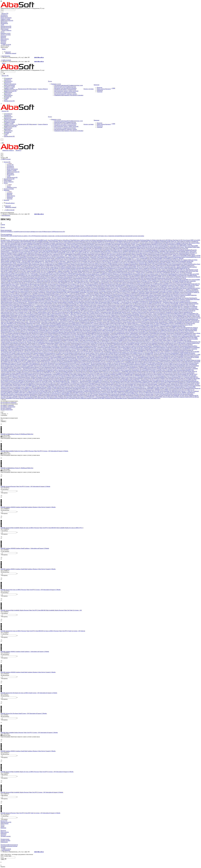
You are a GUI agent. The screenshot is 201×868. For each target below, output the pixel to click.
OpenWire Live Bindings (49, 245)
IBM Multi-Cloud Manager (159, 344)
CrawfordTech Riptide (101, 334)
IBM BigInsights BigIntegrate (117, 278)
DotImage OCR (12, 264)
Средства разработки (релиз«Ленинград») (21, 387)
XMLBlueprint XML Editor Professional (66, 292)
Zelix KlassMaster (169, 274)
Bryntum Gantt (88, 313)
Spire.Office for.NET (99, 341)
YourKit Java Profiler (33, 313)
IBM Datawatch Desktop (98, 391)
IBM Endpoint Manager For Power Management (50, 248)
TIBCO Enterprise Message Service (153, 320)
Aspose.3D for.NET (57, 375)
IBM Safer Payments (132, 374)
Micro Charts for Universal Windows (177, 262)
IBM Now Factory (69, 384)
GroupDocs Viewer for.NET (135, 326)
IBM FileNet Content (118, 337)
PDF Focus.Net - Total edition (58, 320)
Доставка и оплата (6, 836)
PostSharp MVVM (21, 350)
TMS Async (184, 357)
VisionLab (162, 357)
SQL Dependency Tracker (100, 320)
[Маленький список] (1, 412)
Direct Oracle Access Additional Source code (121, 309)
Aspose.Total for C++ (154, 282)
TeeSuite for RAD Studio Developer (69, 327)
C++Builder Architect (106, 348)
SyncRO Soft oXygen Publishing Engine (109, 374)
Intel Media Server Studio (49, 330)
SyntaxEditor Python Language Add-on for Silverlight (69, 341)
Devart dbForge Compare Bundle (122, 322)
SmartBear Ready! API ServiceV (137, 392)
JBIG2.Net (133, 344)
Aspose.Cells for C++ (182, 391)
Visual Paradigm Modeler (137, 382)
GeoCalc (161, 358)
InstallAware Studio (182, 264)
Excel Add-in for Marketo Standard (107, 262)
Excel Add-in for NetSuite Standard (92, 240)
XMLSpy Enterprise (93, 351)
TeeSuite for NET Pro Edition (175, 254)
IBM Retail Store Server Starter (23, 243)
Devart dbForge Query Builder (69, 329)
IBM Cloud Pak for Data (71, 286)
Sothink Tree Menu (141, 284)
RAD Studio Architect (79, 384)
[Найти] (2, 12)
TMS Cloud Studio (17, 274)
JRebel (169, 371)
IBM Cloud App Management (42, 293)
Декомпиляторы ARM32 (144, 388)
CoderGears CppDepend (111, 281)
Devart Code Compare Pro (45, 279)
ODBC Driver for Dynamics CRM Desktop (125, 334)
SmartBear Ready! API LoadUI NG (83, 312)
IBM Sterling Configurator (58, 316)
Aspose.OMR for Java (191, 240)
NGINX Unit (187, 363)
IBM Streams (115, 300)
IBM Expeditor (105, 288)
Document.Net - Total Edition (44, 261)
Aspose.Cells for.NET (53, 368)
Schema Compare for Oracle (38, 381)
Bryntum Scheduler (37, 255)
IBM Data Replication (42, 371)
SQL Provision (8, 333)
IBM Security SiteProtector (152, 289)
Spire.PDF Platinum (12, 269)
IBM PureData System (160, 284)
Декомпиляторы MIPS (151, 278)
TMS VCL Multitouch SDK (14, 377)
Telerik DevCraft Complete (157, 296)
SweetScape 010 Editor (155, 248)
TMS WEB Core (153, 363)
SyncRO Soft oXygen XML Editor (116, 380)
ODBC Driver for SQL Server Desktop (24, 397)
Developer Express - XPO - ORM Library (64, 255)
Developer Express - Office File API (15, 320)
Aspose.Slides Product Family (146, 398)
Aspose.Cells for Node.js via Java (116, 292)
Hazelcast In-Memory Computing (144, 364)
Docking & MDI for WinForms (182, 330)
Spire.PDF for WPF (132, 375)
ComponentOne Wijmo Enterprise (52, 389)
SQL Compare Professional (156, 339)
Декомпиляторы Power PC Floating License (72, 364)
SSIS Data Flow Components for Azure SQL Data (132, 368)
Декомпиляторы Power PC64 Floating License (82, 343)
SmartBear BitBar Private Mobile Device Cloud (106, 293)
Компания (9, 193)
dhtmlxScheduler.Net (111, 397)
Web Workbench (148, 279)
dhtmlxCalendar (151, 244)
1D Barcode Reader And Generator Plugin (182, 298)
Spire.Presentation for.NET (47, 378)
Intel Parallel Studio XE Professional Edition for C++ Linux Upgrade (127, 258)
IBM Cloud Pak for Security (63, 343)
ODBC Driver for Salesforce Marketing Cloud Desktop (111, 308)
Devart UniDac (69, 360)
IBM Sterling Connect (71, 373)
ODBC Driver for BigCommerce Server (79, 289)
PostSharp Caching (113, 269)
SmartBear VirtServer (112, 319)
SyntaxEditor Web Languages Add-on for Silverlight (69, 387)
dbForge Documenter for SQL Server (155, 268)
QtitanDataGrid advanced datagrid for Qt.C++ (40, 296)
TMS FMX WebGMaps (111, 313)
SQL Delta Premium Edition (122, 347)
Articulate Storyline (72, 370)
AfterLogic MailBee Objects (48, 387)
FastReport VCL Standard (140, 298)
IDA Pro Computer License (63, 336)
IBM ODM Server (138, 247)
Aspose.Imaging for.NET (48, 394)
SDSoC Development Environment (107, 356)
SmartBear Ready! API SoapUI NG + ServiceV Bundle (128, 357)
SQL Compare (171, 336)
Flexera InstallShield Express (175, 350)
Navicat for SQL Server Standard (82, 380)
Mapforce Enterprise (112, 351)
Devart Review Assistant (130, 302)
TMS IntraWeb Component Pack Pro (95, 368)
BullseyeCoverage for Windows (107, 247)
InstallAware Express (103, 248)
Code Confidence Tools (42, 354)
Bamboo (40, 306)
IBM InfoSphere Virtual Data (47, 241)
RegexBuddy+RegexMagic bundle (43, 322)
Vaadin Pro (7, 305)
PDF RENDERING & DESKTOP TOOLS (57, 326)
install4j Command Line (59, 271)
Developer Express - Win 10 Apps (75, 350)
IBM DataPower (179, 313)
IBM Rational (76, 324)
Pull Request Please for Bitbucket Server (37, 289)
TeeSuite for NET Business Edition (47, 250)
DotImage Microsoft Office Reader (109, 354)
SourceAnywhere (114, 241)
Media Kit (145, 326)
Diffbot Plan (127, 288)
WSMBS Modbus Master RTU (106, 267)
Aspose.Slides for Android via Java (166, 305)
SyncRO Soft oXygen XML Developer (59, 377)
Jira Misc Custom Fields (11, 278)
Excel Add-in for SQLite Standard (137, 269)
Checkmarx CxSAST (70, 348)
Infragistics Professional (36, 299)
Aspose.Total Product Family (184, 310)
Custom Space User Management (48, 398)
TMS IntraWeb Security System (127, 312)
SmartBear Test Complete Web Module (16, 284)
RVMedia (182, 365)
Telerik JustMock (122, 254)
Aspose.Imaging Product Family (105, 265)
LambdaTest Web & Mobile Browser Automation (158, 260)
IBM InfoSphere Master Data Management (47, 288)
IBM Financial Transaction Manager (140, 262)
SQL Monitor (14, 354)
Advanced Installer (138, 332)
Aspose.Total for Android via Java (120, 305)
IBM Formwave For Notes (126, 257)
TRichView (154, 305)
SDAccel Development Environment (27, 288)
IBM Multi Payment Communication (46, 340)
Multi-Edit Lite (184, 382)
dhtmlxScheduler (27, 303)
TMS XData (153, 309)
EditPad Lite (73, 340)
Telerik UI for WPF (48, 278)
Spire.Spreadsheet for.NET (100, 241)
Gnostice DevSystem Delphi (147, 306)
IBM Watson (11, 347)
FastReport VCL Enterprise (186, 387)
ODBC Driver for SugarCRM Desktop (123, 250)
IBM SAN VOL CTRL (27, 274)
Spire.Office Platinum (80, 368)
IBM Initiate (180, 268)
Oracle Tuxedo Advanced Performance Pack (137, 300)
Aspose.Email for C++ (63, 289)
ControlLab (76, 272)
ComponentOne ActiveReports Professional (86, 265)
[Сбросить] (2, 419)
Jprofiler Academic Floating (17, 257)
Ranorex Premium (166, 347)
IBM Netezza (22, 373)
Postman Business (51, 332)
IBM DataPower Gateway (83, 286)
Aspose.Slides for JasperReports (47, 384)
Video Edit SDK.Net (179, 367)
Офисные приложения (126, 235)
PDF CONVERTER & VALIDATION (146, 302)
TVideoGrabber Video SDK (66, 272)
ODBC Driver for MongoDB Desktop (82, 333)
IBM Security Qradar (30, 293)
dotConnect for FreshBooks (145, 337)
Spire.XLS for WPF (26, 330)
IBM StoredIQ (127, 291)
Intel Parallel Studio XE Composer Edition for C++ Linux (129, 323)
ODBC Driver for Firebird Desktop (184, 303)
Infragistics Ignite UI (192, 333)
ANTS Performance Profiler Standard (124, 247)
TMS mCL (97, 343)
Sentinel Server (146, 329)
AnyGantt (21, 365)
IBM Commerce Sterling (170, 288)
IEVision (30, 282)
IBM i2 (17, 392)
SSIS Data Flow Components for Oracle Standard (144, 343)
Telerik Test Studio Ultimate (60, 395)
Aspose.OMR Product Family (78, 299)
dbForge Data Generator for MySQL (161, 387)
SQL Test (165, 336)
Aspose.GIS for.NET (9, 337)
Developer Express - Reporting (182, 247)
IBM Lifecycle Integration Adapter (137, 260)
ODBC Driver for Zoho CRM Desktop (43, 397)
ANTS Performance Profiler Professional (181, 257)
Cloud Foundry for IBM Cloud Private (89, 356)
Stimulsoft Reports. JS (72, 357)
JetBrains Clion (44, 292)
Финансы (89, 235)
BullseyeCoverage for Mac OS (161, 250)
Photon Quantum (134, 395)
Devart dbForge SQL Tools (23, 343)
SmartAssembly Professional (169, 348)
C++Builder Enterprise (93, 279)
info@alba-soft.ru (39, 57)
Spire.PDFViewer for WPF (32, 350)
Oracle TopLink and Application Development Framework (42, 336)
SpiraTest (83, 248)
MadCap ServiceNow (139, 333)
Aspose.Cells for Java (45, 305)
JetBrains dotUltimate (32, 267)
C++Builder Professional (106, 337)
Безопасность (4, 231)
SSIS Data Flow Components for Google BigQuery (46, 351)
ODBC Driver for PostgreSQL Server (65, 330)
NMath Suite (66, 371)
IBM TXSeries (150, 370)
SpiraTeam (141, 358)
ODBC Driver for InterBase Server (83, 346)
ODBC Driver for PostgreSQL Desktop (51, 285)
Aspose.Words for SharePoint (144, 299)
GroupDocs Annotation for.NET (94, 398)
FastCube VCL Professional (166, 392)
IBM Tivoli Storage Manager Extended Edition (72, 264)
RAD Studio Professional (75, 243)
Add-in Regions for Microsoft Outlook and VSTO (111, 364)
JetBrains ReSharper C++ (131, 308)
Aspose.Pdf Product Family (11, 272)
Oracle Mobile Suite (119, 272)
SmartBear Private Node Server (137, 389)
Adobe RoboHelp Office (170, 268)
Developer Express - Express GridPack (161, 299)
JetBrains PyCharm (154, 272)
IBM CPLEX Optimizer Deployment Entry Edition (112, 378)
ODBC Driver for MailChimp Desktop (139, 385)
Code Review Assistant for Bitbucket (45, 308)
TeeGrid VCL (65, 322)
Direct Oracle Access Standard (10, 306)
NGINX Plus (184, 333)
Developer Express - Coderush (97, 281)
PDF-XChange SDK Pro (22, 374)
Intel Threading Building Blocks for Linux (101, 371)
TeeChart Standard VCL (103, 264)
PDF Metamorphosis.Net (75, 322)
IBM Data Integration (132, 295)
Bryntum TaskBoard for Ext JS (64, 251)
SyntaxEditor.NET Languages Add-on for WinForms (142, 243)
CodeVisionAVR (163, 394)
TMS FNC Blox (28, 395)
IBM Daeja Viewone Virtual (165, 363)
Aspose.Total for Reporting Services (56, 348)
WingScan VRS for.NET (74, 248)
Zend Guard (38, 292)
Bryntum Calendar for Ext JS (138, 265)
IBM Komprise (81, 344)
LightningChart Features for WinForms (131, 341)
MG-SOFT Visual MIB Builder (137, 245)
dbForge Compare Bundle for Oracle (107, 389)
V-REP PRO (78, 375)
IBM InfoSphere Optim (156, 261)
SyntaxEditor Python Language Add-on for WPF (179, 309)
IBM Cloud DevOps (11, 368)
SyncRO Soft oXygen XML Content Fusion (23, 271)
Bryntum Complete (116, 332)
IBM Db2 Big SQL (71, 306)
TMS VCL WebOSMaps (21, 267)
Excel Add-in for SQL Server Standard (141, 296)
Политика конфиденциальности (9, 844)
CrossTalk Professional (167, 244)
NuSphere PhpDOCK (127, 373)
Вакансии (3, 830)
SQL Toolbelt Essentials (162, 361)
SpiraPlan (176, 381)
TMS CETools (187, 313)
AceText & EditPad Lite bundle (125, 293)
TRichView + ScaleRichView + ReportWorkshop (76, 381)
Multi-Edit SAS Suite (53, 354)
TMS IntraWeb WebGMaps (71, 388)
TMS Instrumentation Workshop (136, 286)
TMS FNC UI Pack (51, 373)
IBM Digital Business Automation (105, 272)
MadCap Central (36, 395)
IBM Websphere (82, 254)
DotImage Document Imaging (82, 348)
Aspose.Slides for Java (88, 284)
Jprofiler (124, 365)
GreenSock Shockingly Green (45, 357)
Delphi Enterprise (68, 324)
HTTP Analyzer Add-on (60, 240)
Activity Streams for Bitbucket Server (79, 336)
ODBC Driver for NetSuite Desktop (56, 298)
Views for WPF (95, 374)
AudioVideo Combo (57, 322)
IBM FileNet (70, 394)
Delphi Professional (35, 329)
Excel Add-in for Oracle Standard (97, 370)
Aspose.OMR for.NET (114, 248)
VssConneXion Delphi (123, 310)
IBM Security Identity (133, 358)
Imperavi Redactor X (77, 267)
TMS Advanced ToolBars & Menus (169, 364)
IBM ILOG (171, 258)
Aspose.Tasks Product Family (135, 313)
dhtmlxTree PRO (155, 252)
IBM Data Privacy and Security (37, 385)
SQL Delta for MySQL (44, 267)
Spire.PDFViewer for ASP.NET (137, 360)
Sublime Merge (109, 250)
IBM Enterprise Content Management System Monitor (17, 299)
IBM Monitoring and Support (40, 298)
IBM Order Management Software (117, 244)
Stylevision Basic (73, 344)
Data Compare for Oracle (141, 354)
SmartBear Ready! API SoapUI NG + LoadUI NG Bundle (64, 293)
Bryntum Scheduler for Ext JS (59, 296)
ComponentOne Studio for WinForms (47, 313)
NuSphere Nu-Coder (97, 346)
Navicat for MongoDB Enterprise (113, 391)
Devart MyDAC (169, 332)
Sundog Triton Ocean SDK (90, 264)
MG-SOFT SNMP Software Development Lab (32, 254)
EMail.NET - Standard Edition (91, 364)
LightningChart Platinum (10, 374)
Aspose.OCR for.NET (115, 341)
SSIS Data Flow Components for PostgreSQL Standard (96, 258)
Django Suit (37, 312)
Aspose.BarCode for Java (164, 380)
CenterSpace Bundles (181, 348)
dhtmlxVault (188, 267)
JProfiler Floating (60, 340)
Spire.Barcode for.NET (162, 240)
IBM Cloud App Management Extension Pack (137, 303)
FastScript (136, 398)
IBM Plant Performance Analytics (162, 333)
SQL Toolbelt (105, 269)
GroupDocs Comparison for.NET (39, 368)
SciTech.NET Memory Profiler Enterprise (159, 385)
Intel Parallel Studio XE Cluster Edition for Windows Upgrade (179, 241)
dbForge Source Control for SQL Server (104, 329)
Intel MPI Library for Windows (111, 324)
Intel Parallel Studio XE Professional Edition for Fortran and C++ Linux (106, 302)
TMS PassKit (25, 334)
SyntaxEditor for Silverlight (156, 329)
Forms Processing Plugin (23, 384)
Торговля (3, 235)
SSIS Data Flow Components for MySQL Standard (57, 254)
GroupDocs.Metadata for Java (92, 344)
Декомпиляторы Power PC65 (79, 351)
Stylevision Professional (23, 278)
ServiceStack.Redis (76, 291)
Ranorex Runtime (68, 279)
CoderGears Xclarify (93, 262)
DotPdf (120, 339)
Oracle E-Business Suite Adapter (62, 276)
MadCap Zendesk (149, 333)
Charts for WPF (16, 381)
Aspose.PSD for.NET (75, 363)
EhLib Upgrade (124, 286)
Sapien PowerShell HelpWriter (18, 309)
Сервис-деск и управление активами (110, 235)
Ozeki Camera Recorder (127, 332)
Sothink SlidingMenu (70, 392)
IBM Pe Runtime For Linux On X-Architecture (114, 289)
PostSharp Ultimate (89, 257)
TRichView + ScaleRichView (86, 293)
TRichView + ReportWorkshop (23, 368)
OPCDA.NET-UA (160, 332)
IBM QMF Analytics (27, 360)
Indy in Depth (104, 380)
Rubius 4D (79, 298)
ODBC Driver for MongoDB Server (140, 363)
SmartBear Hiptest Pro (161, 309)
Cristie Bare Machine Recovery (33, 333)
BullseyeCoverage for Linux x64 (171, 285)
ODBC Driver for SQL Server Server (151, 308)
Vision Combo (191, 368)
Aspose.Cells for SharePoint (155, 271)
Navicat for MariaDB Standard (88, 332)
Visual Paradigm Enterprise (155, 330)
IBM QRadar (24, 289)
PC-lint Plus (38, 247)
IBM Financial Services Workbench (153, 368)
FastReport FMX (22, 306)
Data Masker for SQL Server (22, 385)
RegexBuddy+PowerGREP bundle (130, 271)
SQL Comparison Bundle (114, 333)
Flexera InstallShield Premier (12, 346)
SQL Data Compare (52, 289)
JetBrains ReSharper (133, 274)
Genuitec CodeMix (157, 384)
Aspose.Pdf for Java (192, 357)
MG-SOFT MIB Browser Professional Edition (117, 350)
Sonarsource (186, 380)
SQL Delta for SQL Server (15, 334)
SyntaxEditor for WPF (158, 324)
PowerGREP (176, 244)
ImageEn (164, 245)
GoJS (189, 397)
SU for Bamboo (99, 326)
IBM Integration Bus (61, 332)
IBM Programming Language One (32, 257)
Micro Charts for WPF (121, 375)
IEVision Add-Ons (12, 384)
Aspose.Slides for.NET (21, 264)
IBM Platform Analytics (23, 348)
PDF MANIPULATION (48, 252)
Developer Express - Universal (82, 285)
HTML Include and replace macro (141, 309)
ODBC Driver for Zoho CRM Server (39, 365)
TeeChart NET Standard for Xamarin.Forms (177, 295)
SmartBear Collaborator (58, 279)
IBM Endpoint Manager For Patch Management (39, 367)
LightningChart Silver (146, 371)
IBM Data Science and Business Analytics (173, 292)
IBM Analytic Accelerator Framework (91, 337)
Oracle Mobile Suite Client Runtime (48, 324)
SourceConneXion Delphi (26, 394)
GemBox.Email (8, 274)
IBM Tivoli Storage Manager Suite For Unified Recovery (33, 265)
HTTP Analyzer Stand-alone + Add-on (61, 261)
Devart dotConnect (79, 250)
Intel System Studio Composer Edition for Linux (79, 374)
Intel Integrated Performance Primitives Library (51, 300)
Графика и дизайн (12, 231)
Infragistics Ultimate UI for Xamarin (38, 348)
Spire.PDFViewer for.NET (76, 377)
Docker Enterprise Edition (73, 334)
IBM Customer (80, 292)
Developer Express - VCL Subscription (92, 296)
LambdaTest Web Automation (136, 279)
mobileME (135, 337)
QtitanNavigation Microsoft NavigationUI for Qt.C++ (163, 319)
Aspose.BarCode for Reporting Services (67, 385)
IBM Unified (45, 299)
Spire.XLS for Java (63, 258)
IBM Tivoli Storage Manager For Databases (177, 284)
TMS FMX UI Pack (24, 392)
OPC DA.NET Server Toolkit (184, 395)
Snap (41, 312)
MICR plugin (115, 330)
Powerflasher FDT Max (186, 374)
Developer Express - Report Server (65, 244)
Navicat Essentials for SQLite (52, 353)
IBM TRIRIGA (146, 293)
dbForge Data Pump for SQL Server (177, 240)
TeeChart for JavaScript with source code (43, 260)
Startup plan (144, 316)
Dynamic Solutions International (94, 299)
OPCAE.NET (137, 348)
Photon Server (17, 327)
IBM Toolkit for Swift (125, 248)
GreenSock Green (133, 388)
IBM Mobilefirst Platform (88, 268)
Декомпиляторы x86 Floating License (166, 278)
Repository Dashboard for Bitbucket (168, 293)
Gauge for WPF (176, 316)
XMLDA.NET (10, 327)
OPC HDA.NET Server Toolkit (110, 299)
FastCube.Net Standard (105, 343)
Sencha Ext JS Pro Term (138, 327)
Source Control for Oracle (135, 305)
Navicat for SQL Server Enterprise (104, 245)
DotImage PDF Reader (71, 298)
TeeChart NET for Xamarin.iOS (78, 276)
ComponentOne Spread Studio (176, 251)
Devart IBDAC (11, 360)
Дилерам (3, 847)
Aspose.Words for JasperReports (141, 282)
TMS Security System (32, 306)
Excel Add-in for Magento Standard (179, 312)
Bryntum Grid (162, 389)
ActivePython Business (144, 395)
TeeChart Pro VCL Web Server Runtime (165, 303)
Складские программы (138, 235)
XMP (59, 327)
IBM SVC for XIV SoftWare (91, 350)
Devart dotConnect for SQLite (30, 380)
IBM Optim (152, 303)
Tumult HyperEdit (148, 286)
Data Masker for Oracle (48, 255)
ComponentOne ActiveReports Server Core (88, 385)
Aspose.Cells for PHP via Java (12, 308)
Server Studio (83, 324)
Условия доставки (5, 840)
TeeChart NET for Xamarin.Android (56, 392)
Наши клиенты (5, 832)
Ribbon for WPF (137, 257)
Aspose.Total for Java (174, 374)
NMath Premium (70, 305)
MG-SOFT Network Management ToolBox (63, 312)
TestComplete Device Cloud (85, 388)
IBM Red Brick (60, 324)
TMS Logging (12, 254)
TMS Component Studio (182, 397)
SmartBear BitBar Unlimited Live (179, 265)
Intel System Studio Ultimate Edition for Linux (164, 340)
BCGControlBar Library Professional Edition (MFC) (28, 252)
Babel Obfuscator (74, 254)
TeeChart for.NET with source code (91, 377)
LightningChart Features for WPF (80, 397)
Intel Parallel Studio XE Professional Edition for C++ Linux (25, 305)
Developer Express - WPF (7, 240)
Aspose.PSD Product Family (39, 310)
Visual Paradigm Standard (29, 326)
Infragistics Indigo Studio (73, 395)
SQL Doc (74, 241)
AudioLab (5, 392)
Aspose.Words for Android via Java (165, 341)
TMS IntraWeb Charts (92, 244)
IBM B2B (139, 375)
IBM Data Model (183, 322)
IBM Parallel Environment (152, 392)
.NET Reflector (36, 370)
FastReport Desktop (70, 365)
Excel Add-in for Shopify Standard (74, 320)
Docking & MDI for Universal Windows (153, 310)
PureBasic (42, 343)
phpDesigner (177, 351)
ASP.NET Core (102, 350)
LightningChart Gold (167, 261)
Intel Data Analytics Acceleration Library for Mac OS (20, 312)
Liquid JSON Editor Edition (78, 295)
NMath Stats (119, 276)
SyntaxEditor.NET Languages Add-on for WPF (98, 276)
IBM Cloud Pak (164, 258)
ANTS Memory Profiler (12, 388)
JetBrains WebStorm (83, 278)
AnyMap (18, 254)
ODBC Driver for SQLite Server (180, 368)
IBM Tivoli (67, 340)
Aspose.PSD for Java (95, 348)
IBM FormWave (113, 327)
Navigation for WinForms (184, 381)
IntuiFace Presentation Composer (49, 374)
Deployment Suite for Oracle (44, 364)
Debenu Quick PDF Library (164, 346)
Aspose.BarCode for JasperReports (181, 388)
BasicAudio (36, 295)
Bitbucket (39, 281)
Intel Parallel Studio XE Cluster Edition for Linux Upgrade (158, 327)
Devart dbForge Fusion (94, 278)
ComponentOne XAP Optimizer (142, 319)
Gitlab (106, 375)
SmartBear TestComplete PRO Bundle (42, 274)
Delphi (12, 247)
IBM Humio (40, 388)
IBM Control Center (81, 247)
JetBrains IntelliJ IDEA (66, 267)
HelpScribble (185, 370)
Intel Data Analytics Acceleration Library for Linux (146, 394)
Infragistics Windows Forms (26, 346)
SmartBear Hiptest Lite (155, 267)
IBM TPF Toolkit (151, 298)
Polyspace (77, 356)
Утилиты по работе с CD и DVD (25, 235)
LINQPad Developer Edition (11, 288)
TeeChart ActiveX (146, 305)
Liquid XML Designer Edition (131, 381)
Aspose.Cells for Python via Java (22, 315)
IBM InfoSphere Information (75, 268)
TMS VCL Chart (182, 377)
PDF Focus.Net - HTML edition (90, 357)
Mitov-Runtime (111, 334)
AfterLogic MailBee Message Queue (140, 248)
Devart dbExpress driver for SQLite (85, 241)
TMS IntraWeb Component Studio (186, 343)
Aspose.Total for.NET (55, 267)
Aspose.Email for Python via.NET (168, 282)
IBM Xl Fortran (22, 388)
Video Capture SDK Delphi (12, 265)
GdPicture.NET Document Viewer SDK (35, 251)
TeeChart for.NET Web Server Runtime (110, 286)
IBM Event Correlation (31, 388)
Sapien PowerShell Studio (47, 395)
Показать (3, 421)
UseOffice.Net (11, 385)
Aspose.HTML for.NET (48, 268)
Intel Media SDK (164, 262)
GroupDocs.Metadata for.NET (61, 378)
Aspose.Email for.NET (92, 303)
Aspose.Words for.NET (62, 398)
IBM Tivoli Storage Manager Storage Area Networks (33, 382)
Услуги (9, 186)
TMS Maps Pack (75, 358)
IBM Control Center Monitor (180, 327)
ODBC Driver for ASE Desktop (144, 344)
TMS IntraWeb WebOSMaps (9, 343)
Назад (10, 163)
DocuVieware (171, 394)
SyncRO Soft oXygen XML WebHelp (55, 282)
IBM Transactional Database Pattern (38, 392)
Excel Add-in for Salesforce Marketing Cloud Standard (50, 319)
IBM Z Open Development (151, 317)
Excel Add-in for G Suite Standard (89, 251)
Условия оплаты (5, 839)
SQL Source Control (94, 336)
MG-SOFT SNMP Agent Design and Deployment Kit (149, 334)
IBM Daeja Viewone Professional (169, 377)
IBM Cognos (70, 380)
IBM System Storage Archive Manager (42, 316)
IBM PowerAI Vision (87, 309)
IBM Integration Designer (88, 378)
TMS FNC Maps (107, 346)
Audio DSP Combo (187, 364)
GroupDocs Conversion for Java (116, 275)
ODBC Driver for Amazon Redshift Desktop (86, 389)
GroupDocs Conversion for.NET (156, 288)
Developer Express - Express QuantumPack (136, 244)
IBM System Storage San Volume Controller (123, 298)
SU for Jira (92, 380)
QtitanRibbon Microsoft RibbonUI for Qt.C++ (161, 255)
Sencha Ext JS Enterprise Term (104, 332)
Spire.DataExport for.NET (98, 313)
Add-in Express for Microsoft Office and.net (185, 274)
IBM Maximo (48, 375)
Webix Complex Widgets (168, 384)
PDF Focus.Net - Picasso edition (73, 316)
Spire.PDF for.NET (10, 267)
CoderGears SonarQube (190, 365)
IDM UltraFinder (129, 251)
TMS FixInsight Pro (52, 295)
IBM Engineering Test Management (165, 381)
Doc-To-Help (71, 382)
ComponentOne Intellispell (19, 333)
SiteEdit (140, 308)
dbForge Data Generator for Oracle (115, 336)
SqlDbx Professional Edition (94, 288)
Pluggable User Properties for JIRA (27, 354)
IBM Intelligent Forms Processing (168, 264)
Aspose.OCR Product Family (22, 347)
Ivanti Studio (122, 320)
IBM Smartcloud (34, 315)
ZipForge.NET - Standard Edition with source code (105, 388)
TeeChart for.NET (120, 252)
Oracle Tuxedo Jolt (37, 268)
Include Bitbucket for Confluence (14, 245)
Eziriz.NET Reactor (141, 370)
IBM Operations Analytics (25, 258)
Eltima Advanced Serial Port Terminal (53, 284)
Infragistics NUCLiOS (31, 262)
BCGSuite (16, 340)
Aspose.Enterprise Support (39, 282)
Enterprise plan (120, 356)
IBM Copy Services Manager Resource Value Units (153, 351)
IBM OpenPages (129, 380)
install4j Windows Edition (133, 254)
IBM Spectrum (130, 348)
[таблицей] (3, 411)
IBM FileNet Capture (149, 382)
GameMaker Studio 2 (13, 310)
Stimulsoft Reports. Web (167, 360)
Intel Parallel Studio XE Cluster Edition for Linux (88, 354)
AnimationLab (41, 353)
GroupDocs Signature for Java (58, 305)
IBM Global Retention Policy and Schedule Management (40, 363)
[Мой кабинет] (1, 141)
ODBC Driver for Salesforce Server (159, 353)
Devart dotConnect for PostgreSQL (142, 251)
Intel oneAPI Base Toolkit (25, 310)
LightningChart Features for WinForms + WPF (61, 315)
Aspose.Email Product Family (167, 308)
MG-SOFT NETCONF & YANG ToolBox (173, 286)
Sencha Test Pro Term (122, 317)
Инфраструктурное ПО (37, 231)
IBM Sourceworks (177, 255)
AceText (20, 272)
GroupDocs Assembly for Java (108, 363)
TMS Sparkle (86, 317)
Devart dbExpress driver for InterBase (180, 347)
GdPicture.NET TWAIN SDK (78, 303)
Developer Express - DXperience (90, 298)
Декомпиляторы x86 (178, 392)
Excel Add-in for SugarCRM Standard (100, 367)
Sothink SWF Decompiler (33, 241)
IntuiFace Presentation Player (69, 275)
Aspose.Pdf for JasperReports (38, 286)
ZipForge (139, 340)
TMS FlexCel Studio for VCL (149, 375)
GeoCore (125, 315)
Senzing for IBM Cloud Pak (33, 378)
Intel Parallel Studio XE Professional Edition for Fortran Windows (42, 309)
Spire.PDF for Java (105, 240)
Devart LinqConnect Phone (94, 300)
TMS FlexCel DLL (41, 244)
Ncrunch (97, 378)
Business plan (15, 319)
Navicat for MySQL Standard (53, 257)
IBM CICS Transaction (191, 279)
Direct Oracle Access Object (75, 337)
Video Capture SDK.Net (10, 350)
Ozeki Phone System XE (141, 391)
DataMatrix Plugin (188, 252)
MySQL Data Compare (27, 332)
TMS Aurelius (91, 382)
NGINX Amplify (11, 353)
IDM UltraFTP (97, 257)
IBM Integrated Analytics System (118, 264)
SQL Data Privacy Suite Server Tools (24, 351)
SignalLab (45, 258)
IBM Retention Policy (116, 395)
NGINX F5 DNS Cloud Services (12, 289)
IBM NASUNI (12, 392)
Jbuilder (63, 257)
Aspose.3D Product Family (23, 329)
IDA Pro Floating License (55, 281)
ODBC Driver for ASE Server (155, 391)
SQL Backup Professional (126, 282)
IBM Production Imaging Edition (59, 337)
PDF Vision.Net (167, 378)
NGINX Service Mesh (111, 370)
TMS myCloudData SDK (80, 305)
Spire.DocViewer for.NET (75, 378)
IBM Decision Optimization (127, 398)
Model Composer (60, 347)
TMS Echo (134, 284)
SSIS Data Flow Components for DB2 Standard (87, 319)
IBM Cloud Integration (176, 370)
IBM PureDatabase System (120, 295)
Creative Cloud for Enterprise (132, 378)
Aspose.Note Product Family (35, 291)
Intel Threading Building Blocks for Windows (119, 382)
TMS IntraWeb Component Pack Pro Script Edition (130, 285)
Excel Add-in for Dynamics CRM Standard (57, 382)
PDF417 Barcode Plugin (15, 332)
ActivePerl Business (170, 313)
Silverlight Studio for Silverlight (148, 341)
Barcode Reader (149, 360)
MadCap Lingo (12, 357)
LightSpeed (28, 286)
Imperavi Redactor (174, 387)
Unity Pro (19, 269)
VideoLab (55, 260)
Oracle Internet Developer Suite (110, 285)
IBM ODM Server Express (63, 391)
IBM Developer (96, 333)
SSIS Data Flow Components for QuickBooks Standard (108, 373)
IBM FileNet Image (128, 337)
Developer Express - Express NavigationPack (153, 313)
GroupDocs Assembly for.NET (90, 267)
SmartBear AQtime (167, 368)
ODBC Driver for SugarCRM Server (145, 315)
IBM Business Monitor (136, 329)
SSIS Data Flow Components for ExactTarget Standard (135, 339)
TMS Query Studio (121, 303)
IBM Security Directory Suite (187, 316)
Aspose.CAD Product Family (165, 354)
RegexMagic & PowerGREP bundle (122, 265)
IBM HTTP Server (136, 276)
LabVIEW (43, 257)
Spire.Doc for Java (20, 251)
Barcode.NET (69, 247)
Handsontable (6, 395)
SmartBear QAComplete (79, 360)
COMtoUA (107, 341)
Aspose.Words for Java (34, 334)
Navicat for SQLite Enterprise (43, 358)
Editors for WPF (113, 303)
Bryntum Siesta (171, 306)
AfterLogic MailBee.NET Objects (141, 255)
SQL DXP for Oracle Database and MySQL (14, 286)
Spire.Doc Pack (10, 282)
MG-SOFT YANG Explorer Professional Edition (128, 397)
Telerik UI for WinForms (79, 315)
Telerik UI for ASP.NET (91, 271)
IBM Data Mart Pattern (80, 330)
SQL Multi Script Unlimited (123, 389)
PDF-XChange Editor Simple (149, 257)
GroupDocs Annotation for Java (60, 370)
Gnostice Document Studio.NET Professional (27, 357)
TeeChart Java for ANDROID (123, 363)
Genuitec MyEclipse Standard (68, 389)
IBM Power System (34, 384)
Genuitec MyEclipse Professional (159, 371)
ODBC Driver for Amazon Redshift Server (174, 334)
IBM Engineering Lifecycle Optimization (151, 377)
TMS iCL (90, 381)
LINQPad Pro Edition (93, 339)
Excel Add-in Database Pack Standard (159, 374)
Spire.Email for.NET (76, 261)
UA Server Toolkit (129, 292)
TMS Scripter (182, 279)
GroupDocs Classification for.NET (81, 394)
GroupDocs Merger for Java (58, 367)
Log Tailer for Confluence (160, 306)
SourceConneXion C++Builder (119, 348)
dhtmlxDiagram (27, 276)
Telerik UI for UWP (103, 275)
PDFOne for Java (150, 284)
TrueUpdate (171, 326)
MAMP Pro (74, 274)
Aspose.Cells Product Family (136, 310)
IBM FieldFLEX (145, 276)
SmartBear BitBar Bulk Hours (151, 358)
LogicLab (30, 298)
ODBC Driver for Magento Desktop (56, 360)
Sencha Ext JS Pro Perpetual (90, 308)
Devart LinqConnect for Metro (54, 275)
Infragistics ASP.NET (34, 300)
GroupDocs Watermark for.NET (15, 303)
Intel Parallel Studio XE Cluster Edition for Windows (156, 323)
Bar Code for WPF (129, 394)
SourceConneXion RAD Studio (93, 360)
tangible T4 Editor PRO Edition (79, 310)
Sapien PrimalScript (176, 333)
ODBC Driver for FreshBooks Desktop (154, 241)
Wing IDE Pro (141, 278)
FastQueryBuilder (137, 293)
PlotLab (152, 250)
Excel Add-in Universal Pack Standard (126, 370)
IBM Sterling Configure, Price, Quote (110, 257)
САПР (52, 231)
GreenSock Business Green (185, 385)
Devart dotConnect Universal (124, 343)
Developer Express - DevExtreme (49, 247)
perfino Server (174, 378)
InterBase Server (71, 368)
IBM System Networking (17, 292)
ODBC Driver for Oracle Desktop (120, 360)
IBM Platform (110, 357)
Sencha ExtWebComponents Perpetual (87, 361)
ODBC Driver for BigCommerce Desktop (168, 276)
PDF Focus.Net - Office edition (73, 282)
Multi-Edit (30, 268)
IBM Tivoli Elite (123, 374)
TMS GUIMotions (9, 317)
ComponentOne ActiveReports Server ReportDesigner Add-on (18, 389)
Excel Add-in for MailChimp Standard (144, 312)
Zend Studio (190, 377)
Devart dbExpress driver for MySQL (35, 284)
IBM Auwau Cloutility (69, 319)
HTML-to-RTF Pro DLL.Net (21, 361)
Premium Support (28, 370)
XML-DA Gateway (31, 308)
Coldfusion (16, 322)
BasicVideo (144, 348)
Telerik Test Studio (117, 365)
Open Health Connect (53, 258)
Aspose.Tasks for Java (41, 264)
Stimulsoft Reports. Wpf (27, 377)
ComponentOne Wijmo (103, 271)
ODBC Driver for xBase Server (163, 298)
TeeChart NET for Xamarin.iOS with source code (116, 261)
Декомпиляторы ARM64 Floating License (43, 346)
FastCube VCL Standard (178, 271)
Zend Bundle (181, 320)
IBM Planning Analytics (96, 285)
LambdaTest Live (8, 380)
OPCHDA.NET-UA (168, 358)
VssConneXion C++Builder (119, 371)
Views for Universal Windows (107, 315)
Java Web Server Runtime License (53, 329)
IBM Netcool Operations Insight (48, 334)
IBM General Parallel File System (181, 275)
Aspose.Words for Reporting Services (65, 250)
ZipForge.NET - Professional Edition (50, 339)
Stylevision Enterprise (106, 300)
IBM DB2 (5, 316)
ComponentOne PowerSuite (75, 258)
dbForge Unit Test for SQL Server (85, 329)
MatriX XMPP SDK (181, 353)
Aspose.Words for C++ (192, 354)
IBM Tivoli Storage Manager (91, 260)
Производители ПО (59, 231)
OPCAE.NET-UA (29, 285)
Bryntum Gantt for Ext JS (30, 320)
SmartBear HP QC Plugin (122, 361)
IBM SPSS (42, 329)
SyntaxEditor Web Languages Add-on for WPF (92, 261)
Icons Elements (65, 243)
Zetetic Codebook (80, 306)
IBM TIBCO (37, 285)
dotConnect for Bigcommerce (182, 336)
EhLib (18, 382)
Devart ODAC (122, 255)
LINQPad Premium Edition (88, 243)
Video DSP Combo (127, 276)
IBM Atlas (191, 380)
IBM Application (112, 375)
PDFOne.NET (122, 300)
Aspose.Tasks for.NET (46, 269)
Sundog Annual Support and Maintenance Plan (151, 378)
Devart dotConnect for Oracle (123, 262)
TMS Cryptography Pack (75, 309)
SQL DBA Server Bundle (181, 308)
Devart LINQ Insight (100, 250)
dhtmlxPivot (114, 343)
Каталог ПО (10, 164)
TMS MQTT (84, 291)
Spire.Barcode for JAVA (9, 293)
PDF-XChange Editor (145, 254)
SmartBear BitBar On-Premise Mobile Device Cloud (90, 274)
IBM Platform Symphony (11, 356)
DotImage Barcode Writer (172, 279)
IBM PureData (43, 243)
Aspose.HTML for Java (60, 308)
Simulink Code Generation (177, 252)
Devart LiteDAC (62, 306)
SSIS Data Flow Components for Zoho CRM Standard (105, 312)
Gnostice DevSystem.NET (152, 269)
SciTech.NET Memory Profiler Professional (58, 344)
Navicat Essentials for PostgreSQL (159, 254)
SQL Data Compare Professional (19, 367)
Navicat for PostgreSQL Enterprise (38, 347)
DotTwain (178, 340)
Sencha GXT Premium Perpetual (66, 288)
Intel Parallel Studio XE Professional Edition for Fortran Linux (112, 358)
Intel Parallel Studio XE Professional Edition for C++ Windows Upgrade (177, 289)
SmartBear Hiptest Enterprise (36, 278)
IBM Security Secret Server (47, 240)
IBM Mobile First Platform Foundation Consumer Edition (61, 265)
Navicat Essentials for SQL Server (41, 377)
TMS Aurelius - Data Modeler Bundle (54, 381)
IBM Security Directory (70, 245)
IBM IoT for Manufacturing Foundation (18, 281)
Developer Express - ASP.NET (26, 322)
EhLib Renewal (176, 300)
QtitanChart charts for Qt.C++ (43, 337)
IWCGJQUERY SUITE (160, 315)
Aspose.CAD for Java (63, 309)
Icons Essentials (172, 353)
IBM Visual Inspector (133, 361)
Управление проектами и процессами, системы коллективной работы (53, 235)
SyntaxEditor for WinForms (170, 391)
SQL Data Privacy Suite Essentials (89, 282)
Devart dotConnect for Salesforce (56, 365)
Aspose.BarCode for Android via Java (27, 356)
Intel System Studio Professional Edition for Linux (88, 340)
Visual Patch (84, 288)
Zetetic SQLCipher (36, 240)
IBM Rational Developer (187, 356)
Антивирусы (28, 231)
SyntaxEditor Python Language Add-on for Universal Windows (21, 371)
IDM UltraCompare (41, 326)
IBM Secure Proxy (9, 361)
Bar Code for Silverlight (65, 353)
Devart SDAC (129, 255)
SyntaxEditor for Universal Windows (13, 341)
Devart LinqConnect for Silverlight (141, 250)
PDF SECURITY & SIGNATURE (132, 316)
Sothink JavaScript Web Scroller (189, 351)
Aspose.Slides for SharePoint (122, 243)
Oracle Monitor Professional (167, 247)
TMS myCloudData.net (130, 364)
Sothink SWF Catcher (123, 269)
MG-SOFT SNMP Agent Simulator (120, 392)
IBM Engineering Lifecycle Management (86, 392)
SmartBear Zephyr (165, 248)
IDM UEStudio (133, 288)
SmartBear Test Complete (37, 330)
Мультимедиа (21, 231)
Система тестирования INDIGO (95, 324)
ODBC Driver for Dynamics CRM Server (24, 247)
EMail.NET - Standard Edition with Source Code (146, 380)
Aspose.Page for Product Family (177, 329)
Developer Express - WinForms (38, 323)
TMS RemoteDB (131, 315)
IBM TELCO (18, 360)
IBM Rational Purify (161, 243)
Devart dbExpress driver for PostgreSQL (110, 387)
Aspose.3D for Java (182, 389)
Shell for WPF (102, 336)
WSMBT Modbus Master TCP (190, 255)
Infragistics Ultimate (120, 296)
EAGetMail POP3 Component (73, 332)
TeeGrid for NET (38, 391)
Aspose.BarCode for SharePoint (50, 306)
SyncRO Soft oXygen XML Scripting (151, 373)
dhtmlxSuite (8, 279)
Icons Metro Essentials (178, 261)
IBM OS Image (67, 291)
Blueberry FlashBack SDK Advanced (142, 367)
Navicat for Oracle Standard (95, 289)
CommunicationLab (10, 250)
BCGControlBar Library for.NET (162, 370)
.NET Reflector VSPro (79, 313)
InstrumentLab (7, 313)
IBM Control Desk (130, 391)
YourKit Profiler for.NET (144, 374)
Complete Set (128, 296)
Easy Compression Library (173, 245)
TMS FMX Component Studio (112, 368)
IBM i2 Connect (63, 357)
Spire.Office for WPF (11, 329)
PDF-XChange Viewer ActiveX (165, 388)
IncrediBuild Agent (65, 302)
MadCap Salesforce (174, 291)
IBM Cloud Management (149, 332)
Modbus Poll (44, 276)
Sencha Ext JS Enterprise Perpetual (120, 268)
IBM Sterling (97, 330)
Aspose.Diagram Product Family (176, 361)
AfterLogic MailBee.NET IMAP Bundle (19, 300)
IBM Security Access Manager (55, 371)
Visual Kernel (50, 276)
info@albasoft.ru (6, 56)
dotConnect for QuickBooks (17, 395)
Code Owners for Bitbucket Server (111, 326)
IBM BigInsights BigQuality (96, 365)
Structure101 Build (25, 327)
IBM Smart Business (107, 284)
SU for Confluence (133, 350)
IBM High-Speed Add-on (188, 337)
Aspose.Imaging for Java (9, 378)
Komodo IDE (155, 367)
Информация (4, 842)
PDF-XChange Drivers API (131, 356)
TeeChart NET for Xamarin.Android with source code (35, 272)
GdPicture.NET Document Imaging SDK (15, 295)
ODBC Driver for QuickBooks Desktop (134, 275)
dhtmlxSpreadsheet (130, 264)
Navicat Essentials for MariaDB (73, 347)
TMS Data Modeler (108, 365)
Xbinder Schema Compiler (143, 272)
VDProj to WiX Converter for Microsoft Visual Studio (163, 395)
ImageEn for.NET (137, 373)
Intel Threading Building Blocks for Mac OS (79, 281)
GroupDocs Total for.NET (116, 367)
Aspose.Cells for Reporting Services (27, 319)
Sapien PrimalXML (51, 323)
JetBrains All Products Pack (61, 268)
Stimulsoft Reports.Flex (176, 248)
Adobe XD (128, 284)
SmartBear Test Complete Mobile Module (75, 271)
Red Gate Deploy (59, 245)
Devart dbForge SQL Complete (121, 260)
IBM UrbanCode (32, 261)
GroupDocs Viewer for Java (120, 384)
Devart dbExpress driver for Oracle (80, 353)
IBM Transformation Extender (22, 337)
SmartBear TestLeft (51, 347)
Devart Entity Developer (57, 303)
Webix (94, 381)
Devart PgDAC (105, 353)
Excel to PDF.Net (57, 278)
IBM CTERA (95, 275)
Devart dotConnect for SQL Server (107, 385)
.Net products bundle (105, 278)
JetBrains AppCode (190, 329)
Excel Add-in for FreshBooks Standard (123, 267)
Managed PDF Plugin (59, 333)
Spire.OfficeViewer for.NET (12, 363)
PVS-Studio (150, 326)
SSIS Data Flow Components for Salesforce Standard (55, 361)
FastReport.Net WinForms (155, 347)
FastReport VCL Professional (154, 348)
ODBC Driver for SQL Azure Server (25, 391)
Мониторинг (47, 231)
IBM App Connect (56, 269)
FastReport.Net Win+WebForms (152, 258)
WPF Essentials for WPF (49, 388)
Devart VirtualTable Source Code (74, 240)
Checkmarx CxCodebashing (94, 310)
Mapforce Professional (41, 275)
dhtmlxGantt (142, 361)
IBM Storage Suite (154, 293)
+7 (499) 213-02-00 (6, 44)
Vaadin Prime (33, 337)
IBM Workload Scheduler (101, 382)
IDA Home (11, 316)
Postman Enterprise (61, 373)
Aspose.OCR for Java (123, 388)
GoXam (189, 264)
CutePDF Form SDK (186, 315)
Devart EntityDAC (70, 356)
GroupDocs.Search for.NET (178, 371)
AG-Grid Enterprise (187, 384)
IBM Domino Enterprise (115, 271)
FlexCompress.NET (11, 298)
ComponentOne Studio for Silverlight (94, 306)
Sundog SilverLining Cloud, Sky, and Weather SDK (168, 281)
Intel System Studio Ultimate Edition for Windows (24, 344)
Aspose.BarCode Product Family (111, 306)
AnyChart (143, 268)
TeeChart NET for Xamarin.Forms (153, 245)
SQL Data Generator (18, 380)
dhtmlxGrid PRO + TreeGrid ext (20, 261)
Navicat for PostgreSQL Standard (162, 312)
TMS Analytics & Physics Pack (56, 299)
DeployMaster (139, 264)
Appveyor (24, 245)
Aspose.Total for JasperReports (39, 360)
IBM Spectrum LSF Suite (172, 243)
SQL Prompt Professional (47, 333)
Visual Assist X (29, 295)
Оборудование (4, 823)
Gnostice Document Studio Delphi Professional (22, 375)
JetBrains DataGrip (87, 275)
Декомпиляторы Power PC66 (165, 375)
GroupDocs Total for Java (95, 353)
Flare (81, 358)
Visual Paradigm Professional (89, 358)
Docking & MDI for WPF (68, 375)
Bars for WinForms (70, 346)
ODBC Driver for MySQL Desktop (88, 272)
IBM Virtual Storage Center (183, 288)
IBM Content (186, 392)
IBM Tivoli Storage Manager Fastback (19, 398)
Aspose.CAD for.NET (106, 360)
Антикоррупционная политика (9, 846)
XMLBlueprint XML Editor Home (147, 350)
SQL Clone (84, 316)
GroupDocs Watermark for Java (170, 320)
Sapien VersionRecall (165, 252)
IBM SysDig (98, 268)
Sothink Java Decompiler (75, 371)
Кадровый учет (96, 235)
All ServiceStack (175, 365)
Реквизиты (3, 833)
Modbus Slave (170, 272)
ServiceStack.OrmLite (68, 300)
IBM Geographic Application (54, 243)
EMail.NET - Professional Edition (97, 397)
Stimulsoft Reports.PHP (18, 339)
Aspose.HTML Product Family (105, 295)
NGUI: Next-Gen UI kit (178, 363)
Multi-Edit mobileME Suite (179, 354)
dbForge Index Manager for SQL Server (153, 285)
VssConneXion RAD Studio (82, 365)
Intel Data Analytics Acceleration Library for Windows (151, 274)
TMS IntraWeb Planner (51, 251)
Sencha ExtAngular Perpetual (106, 260)
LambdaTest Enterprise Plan (40, 332)
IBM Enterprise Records (168, 330)
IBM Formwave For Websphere (142, 353)
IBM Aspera (168, 257)
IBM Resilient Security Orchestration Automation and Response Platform (105, 291)
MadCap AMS (105, 310)
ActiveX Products (58, 291)
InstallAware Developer (78, 260)
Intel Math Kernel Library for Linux (30, 324)
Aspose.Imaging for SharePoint (94, 316)
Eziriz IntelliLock (181, 282)
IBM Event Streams (62, 374)
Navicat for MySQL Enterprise (21, 296)
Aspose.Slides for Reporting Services (127, 299)
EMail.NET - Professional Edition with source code (169, 302)
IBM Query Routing (153, 354)
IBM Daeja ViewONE (34, 398)
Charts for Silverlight (25, 381)
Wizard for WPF (67, 274)
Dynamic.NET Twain (164, 291)
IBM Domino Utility (9, 336)
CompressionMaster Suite (51, 385)
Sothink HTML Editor (77, 317)
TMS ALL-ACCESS (42, 262)
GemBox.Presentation (106, 330)
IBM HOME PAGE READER (117, 353)
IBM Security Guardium (22, 298)
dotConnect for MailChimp (49, 341)
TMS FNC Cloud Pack (177, 380)
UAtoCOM (166, 329)
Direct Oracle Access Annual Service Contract (129, 377)
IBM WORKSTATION (82, 339)
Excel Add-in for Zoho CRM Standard (41, 303)
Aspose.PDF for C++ (41, 344)
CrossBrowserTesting (136, 322)
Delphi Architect (103, 319)
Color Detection (104, 333)
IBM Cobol (165, 251)
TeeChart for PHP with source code (151, 247)
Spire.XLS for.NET (39, 389)
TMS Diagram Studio (172, 310)
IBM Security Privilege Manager (128, 340)
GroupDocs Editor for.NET (106, 339)
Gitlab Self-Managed (86, 367)
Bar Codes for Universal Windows (169, 373)
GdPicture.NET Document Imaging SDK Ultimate (101, 322)
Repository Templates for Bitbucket (67, 354)
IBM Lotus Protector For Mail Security (55, 286)
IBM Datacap (77, 288)
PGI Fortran (23, 308)
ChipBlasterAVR (67, 303)
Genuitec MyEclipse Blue (44, 380)
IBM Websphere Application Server (49, 327)
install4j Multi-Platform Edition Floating (136, 289)
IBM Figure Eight (76, 251)
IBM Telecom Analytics (18, 370)
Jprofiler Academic (59, 384)
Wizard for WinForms (51, 244)
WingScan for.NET (143, 271)
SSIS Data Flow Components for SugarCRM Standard (103, 317)
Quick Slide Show (18, 317)
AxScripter (121, 381)
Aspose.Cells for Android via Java (19, 313)
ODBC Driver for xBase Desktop (63, 241)
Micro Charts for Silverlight (159, 337)
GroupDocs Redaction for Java (151, 291)
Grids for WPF (178, 384)
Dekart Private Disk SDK (65, 351)
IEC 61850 (79, 275)
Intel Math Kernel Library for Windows (108, 251)
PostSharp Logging (64, 339)
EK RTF (80, 357)
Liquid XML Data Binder (91, 248)
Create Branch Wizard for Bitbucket (77, 398)
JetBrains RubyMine (88, 320)
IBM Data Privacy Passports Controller (180, 299)
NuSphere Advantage (158, 336)
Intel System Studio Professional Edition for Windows (143, 240)
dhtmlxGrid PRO (102, 357)
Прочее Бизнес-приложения (79, 235)
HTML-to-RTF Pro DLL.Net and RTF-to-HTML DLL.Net (76, 252)
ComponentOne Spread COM (131, 336)
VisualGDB (56, 357)
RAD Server (158, 244)
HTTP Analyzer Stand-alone (64, 295)
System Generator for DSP (144, 252)
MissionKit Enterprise (154, 262)
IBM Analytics (159, 292)
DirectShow (89, 391)
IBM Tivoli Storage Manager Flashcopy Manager (96, 292)
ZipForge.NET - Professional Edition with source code (33, 302)
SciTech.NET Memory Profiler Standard (15, 262)
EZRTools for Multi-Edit (60, 394)
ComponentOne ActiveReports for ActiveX (167, 343)
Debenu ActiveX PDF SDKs (124, 327)
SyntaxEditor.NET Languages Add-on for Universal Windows (99, 323)
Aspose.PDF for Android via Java (56, 356)
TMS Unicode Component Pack (126, 319)
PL (87, 351)
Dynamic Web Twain (39, 375)
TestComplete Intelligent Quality (59, 380)
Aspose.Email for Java (150, 361)
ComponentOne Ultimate (113, 320)
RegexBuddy (45, 281)
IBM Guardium (141, 295)
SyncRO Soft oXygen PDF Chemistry (138, 347)
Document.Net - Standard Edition (176, 267)
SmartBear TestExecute (62, 323)
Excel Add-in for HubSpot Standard (137, 346)
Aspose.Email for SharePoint (98, 252)
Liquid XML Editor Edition (119, 284)
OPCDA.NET (88, 384)
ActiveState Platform (17, 275)
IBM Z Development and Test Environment (107, 381)
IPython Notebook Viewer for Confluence (78, 262)
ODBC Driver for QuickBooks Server (106, 361)
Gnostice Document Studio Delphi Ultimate (27, 353)
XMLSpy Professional (60, 346)
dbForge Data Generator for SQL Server (73, 284)
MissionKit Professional (46, 370)
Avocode (180, 364)
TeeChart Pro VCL (23, 282)
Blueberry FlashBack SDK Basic (171, 322)
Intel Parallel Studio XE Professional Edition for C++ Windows (136, 387)
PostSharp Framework (9, 351)
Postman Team (149, 324)
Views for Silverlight (95, 286)
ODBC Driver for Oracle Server (187, 339)
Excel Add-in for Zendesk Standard (101, 309)
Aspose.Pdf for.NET (57, 274)
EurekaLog (115, 339)
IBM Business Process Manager (73, 367)
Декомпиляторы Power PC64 (12, 302)
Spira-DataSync (187, 254)
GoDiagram (92, 245)
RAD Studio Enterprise (48, 291)
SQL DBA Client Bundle (137, 291)
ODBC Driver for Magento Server (167, 397)
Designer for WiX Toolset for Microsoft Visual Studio (81, 326)
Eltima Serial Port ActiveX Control (23, 250)
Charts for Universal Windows (104, 392)
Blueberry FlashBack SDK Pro (88, 334)
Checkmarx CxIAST (111, 252)
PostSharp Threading (122, 313)
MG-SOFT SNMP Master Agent (122, 329)
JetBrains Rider (98, 284)
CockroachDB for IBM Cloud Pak (168, 382)
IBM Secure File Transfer (31, 248)
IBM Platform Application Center (78, 391)
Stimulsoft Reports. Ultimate (127, 333)
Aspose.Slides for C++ (146, 340)
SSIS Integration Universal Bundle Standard (113, 394)
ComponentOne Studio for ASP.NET (146, 365)
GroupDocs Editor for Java (21, 336)
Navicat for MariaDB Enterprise (62, 363)
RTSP (108, 241)
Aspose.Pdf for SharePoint (92, 247)
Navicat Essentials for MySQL (164, 316)
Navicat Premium (174, 385)
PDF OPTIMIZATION (42, 356)
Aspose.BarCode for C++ (130, 272)
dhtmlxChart (122, 241)
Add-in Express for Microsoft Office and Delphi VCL (93, 395)
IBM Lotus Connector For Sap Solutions (174, 324)
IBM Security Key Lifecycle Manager (43, 271)
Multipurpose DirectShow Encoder (18, 268)
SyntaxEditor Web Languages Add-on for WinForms (140, 384)
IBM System (33, 244)
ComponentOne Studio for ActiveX (126, 354)
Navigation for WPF (35, 343)
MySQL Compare (61, 247)
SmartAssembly (52, 292)
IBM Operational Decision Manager (111, 398)
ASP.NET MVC (183, 285)
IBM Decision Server (131, 365)
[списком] (2, 411)
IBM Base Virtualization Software (136, 317)
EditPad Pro (65, 248)
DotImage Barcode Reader (131, 278)
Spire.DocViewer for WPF (105, 298)
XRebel (7, 364)
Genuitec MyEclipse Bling (91, 295)
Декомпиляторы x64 (50, 343)
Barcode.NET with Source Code (110, 254)
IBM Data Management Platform (24, 260)
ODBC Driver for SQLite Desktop (140, 330)
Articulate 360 (67, 299)
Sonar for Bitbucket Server (81, 382)
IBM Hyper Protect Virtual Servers (120, 346)
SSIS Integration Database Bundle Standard (152, 322)
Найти (2, 859)
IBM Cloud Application (171, 389)
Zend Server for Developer (181, 394)
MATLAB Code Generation (29, 275)
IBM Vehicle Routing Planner (133, 371)
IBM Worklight (84, 347)
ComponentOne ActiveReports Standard (51, 317)
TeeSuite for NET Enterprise (18, 279)
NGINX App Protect (184, 291)
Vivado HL (98, 380)
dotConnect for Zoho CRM (32, 279)
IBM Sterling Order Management (172, 356)
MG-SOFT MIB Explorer (108, 296)
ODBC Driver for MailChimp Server (79, 302)
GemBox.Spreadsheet (11, 260)
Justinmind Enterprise (66, 317)
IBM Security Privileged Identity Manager (20, 323)
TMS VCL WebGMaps (186, 269)
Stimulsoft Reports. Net (135, 268)
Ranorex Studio (138, 292)
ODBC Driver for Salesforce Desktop (91, 387)
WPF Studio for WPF (44, 315)
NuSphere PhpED (37, 394)
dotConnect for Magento (13, 365)
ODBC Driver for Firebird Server (171, 339)
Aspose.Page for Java (21, 378)
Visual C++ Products (11, 251)
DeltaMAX (120, 281)
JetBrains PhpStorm (167, 271)
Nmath (165, 310)
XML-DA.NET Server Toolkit (173, 357)
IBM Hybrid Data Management (75, 296)
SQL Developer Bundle (67, 269)
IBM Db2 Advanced (54, 272)
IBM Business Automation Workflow (151, 357)
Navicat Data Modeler (61, 334)
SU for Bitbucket (124, 326)
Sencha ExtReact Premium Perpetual (32, 317)
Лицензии (3, 835)
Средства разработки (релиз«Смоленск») (109, 282)
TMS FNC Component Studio (161, 326)
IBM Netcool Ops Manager (164, 265)
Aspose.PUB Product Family (44, 320)
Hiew (74, 247)
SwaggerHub (72, 339)
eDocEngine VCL (32, 281)
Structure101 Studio (136, 351)
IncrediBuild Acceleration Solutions (17, 364)
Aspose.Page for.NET (103, 244)
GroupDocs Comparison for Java (174, 337)
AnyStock (182, 375)
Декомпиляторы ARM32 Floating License (113, 316)
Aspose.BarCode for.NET (131, 252)
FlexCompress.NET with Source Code (135, 320)
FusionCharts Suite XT (151, 265)
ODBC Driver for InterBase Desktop (23, 316)
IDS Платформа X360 (81, 255)
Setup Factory (156, 398)
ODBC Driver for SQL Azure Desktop (31, 269)
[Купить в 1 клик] (1, 475)
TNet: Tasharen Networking (149, 292)
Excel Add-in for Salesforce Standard (149, 397)
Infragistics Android (161, 295)
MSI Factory (178, 305)
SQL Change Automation (165, 269)
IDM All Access (170, 351)
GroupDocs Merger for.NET (65, 260)
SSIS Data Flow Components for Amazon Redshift (15, 291)
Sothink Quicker (90, 330)
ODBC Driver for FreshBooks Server (28, 340)
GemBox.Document (12, 348)
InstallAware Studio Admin (81, 300)
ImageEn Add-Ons (129, 353)
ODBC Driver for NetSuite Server (32, 339)
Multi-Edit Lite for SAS (35, 374)
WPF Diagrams (126, 395)
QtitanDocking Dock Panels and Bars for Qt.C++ (160, 300)
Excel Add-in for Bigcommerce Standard (57, 262)
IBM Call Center (85, 375)
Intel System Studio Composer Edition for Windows (99, 305)
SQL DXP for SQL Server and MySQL (105, 243)
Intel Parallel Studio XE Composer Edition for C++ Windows (94, 327)
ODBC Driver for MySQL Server (141, 267)
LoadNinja (89, 255)
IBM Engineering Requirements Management (182, 346)
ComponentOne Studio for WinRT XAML (19, 244)
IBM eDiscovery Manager (35, 361)
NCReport (156, 382)
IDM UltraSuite (63, 368)
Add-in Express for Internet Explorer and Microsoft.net (53, 350)
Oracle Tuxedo (119, 315)
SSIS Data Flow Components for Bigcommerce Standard (87, 269)
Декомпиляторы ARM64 (152, 389)
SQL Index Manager (142, 288)
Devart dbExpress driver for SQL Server (120, 240)
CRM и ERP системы (11, 235)
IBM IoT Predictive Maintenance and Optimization (115, 274)
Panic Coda (27, 365)
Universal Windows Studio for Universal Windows (58, 310)
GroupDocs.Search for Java (124, 351)
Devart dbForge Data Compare (92, 315)
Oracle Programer (86, 371)
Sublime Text (8, 261)
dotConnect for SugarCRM (53, 264)
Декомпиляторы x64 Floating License (110, 340)
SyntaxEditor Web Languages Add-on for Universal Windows (114, 279)
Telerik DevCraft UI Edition (183, 319)
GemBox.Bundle (31, 264)
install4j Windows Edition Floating (74, 308)
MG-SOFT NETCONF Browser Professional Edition (105, 255)
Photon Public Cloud (184, 244)
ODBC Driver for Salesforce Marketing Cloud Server (151, 356)
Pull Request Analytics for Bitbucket (164, 275)
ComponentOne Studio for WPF (76, 323)
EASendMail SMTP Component (70, 278)
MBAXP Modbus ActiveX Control (14, 276)
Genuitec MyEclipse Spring (53, 302)
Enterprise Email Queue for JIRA (65, 313)
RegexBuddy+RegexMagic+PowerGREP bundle (170, 317)
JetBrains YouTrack (35, 327)
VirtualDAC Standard (151, 346)
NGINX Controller (174, 323)
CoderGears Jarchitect (88, 341)
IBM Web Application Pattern (166, 367)
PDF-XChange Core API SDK (181, 341)
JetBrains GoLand (157, 286)
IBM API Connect (66, 358)
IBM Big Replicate (36, 387)
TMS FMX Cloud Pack (191, 320)
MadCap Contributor (37, 258)
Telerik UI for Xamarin (31, 373)
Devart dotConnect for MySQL (13, 330)
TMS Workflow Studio (157, 251)
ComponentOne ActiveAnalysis (94, 254)
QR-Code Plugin (103, 351)
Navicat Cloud (121, 251)
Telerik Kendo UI (141, 324)
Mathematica (35, 250)
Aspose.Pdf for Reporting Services (85, 373)
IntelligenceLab (85, 322)
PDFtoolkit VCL (176, 269)
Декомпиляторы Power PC (68, 285)
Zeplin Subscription (36, 276)
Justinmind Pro (43, 295)
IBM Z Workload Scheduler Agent (147, 381)
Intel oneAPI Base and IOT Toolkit (146, 281)
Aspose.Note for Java (29, 292)
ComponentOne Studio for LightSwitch (74, 257)
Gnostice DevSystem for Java (80, 279)
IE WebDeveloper (35, 243)
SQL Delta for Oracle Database (97, 375)
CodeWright (113, 276)
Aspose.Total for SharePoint (146, 336)
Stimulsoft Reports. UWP (9, 391)
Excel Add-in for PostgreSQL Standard (135, 241)
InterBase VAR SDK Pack (123, 385)
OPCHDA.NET (69, 333)
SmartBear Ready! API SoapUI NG (151, 264)
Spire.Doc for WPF (41, 373)
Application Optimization (11, 382)
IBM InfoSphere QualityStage (25, 255)
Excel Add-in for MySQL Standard (128, 324)
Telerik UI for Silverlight (80, 244)
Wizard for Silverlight (106, 268)
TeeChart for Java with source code (22, 240)
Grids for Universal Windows (174, 315)
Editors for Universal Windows (35, 245)
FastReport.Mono (60, 388)
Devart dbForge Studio (145, 261)
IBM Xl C (183, 305)
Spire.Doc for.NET (152, 316)
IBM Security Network (89, 250)
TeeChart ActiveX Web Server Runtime (91, 363)
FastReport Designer (113, 377)
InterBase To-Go (154, 276)
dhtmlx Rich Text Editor (66, 397)
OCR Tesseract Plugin (13, 258)
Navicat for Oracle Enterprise (130, 281)
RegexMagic (65, 281)
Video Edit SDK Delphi (83, 370)
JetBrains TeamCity (47, 312)
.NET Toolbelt (162, 272)
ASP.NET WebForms (103, 303)
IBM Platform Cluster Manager (188, 245)
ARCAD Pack (176, 375)
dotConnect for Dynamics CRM (108, 344)
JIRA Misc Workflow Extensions (11, 394)
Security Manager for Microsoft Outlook (33, 341)
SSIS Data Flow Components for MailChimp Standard (101, 347)
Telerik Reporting (113, 310)
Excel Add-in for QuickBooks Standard (179, 250)
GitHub (178, 382)
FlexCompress (164, 267)
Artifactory (16, 282)
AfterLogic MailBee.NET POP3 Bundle (130, 306)
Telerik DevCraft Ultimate (124, 330)
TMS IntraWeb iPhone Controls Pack (175, 344)
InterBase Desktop (72, 361)
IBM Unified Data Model (162, 350)
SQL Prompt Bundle (128, 367)
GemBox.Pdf (56, 397)
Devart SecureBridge (31, 364)
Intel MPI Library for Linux (49, 391)
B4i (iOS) (109, 395)
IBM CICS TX (7, 292)
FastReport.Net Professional (83, 245)
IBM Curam (154, 388)
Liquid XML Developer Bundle (163, 365)
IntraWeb (124, 391)
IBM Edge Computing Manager (15, 326)
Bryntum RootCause (178, 332)
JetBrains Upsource (20, 293)
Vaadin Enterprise (160, 257)
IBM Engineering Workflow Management (102, 384)
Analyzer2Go (22, 363)
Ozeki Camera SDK (56, 364)
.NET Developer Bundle (96, 394)
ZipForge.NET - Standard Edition (121, 245)
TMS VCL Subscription (56, 358)
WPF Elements (104, 377)
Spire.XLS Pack (157, 360)
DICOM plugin (156, 364)
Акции (2, 826)
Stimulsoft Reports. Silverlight (123, 344)
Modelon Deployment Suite (159, 279)
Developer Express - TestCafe (116, 288)
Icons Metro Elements (149, 275)
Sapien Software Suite (150, 295)
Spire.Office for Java (183, 378)
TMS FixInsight (58, 252)
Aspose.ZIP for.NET (134, 261)
